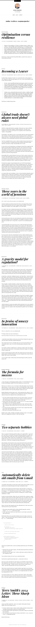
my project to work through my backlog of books (13, 381)
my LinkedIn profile (17, 331)
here (14, 101)
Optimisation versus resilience (16, 36)
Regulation (4, 256)
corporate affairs (23, 124)
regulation (29, 124)
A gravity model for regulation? (15, 260)
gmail (20, 481)
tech (22, 481)
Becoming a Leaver (15, 71)
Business (3, 369)
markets (28, 600)
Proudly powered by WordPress (13, 624)
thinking (18, 41)
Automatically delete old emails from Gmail (17, 476)
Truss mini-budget (6, 219)
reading (14, 41)
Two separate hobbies (17, 427)
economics (21, 600)
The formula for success (13, 373)
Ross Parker (17, 10)
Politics (3, 68)
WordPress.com (24, 624)
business (17, 124)
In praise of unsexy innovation (15, 322)
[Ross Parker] (17, 6)
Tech (3, 472)
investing (25, 600)
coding (16, 481)
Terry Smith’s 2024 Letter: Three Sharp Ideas (15, 593)
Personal (7, 369)
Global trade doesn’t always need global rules (15, 117)
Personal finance (5, 188)
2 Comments (26, 481)
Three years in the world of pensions (14, 192)
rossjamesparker (23, 21)
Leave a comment (24, 41)
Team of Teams (28, 56)
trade (3, 125)
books (15, 378)
